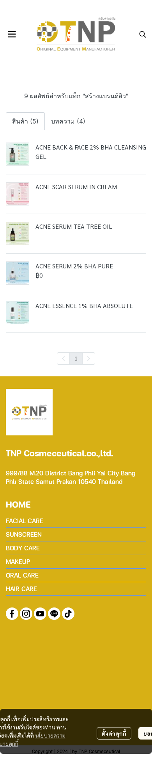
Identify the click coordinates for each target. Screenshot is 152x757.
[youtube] (40, 613)
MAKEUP (18, 561)
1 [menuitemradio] (76, 358)
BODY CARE (23, 547)
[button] (142, 34)
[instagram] (26, 613)
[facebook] (12, 613)
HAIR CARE (21, 588)
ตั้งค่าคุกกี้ (114, 733)
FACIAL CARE (24, 520)
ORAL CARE (22, 575)
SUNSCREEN (24, 534)
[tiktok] (68, 613)
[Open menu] (11, 34)
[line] (54, 613)
